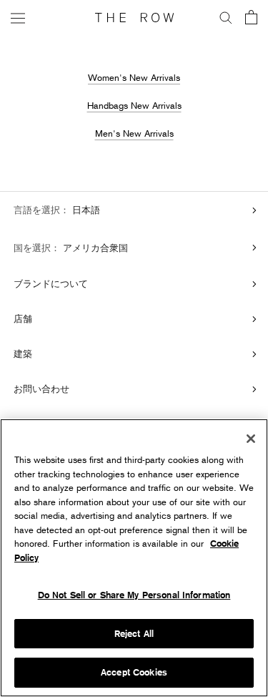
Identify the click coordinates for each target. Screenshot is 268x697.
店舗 (23, 318)
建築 (23, 353)
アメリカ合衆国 (94, 247)
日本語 (84, 209)
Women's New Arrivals (134, 77)
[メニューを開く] (18, 17)
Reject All (134, 634)
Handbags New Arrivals (134, 105)
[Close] (251, 438)
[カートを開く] (251, 18)
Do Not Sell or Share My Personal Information (134, 595)
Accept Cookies (134, 672)
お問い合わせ (41, 388)
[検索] (225, 18)
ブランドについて (51, 283)
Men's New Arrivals (134, 133)
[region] (134, 558)
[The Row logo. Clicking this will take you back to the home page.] (134, 18)
